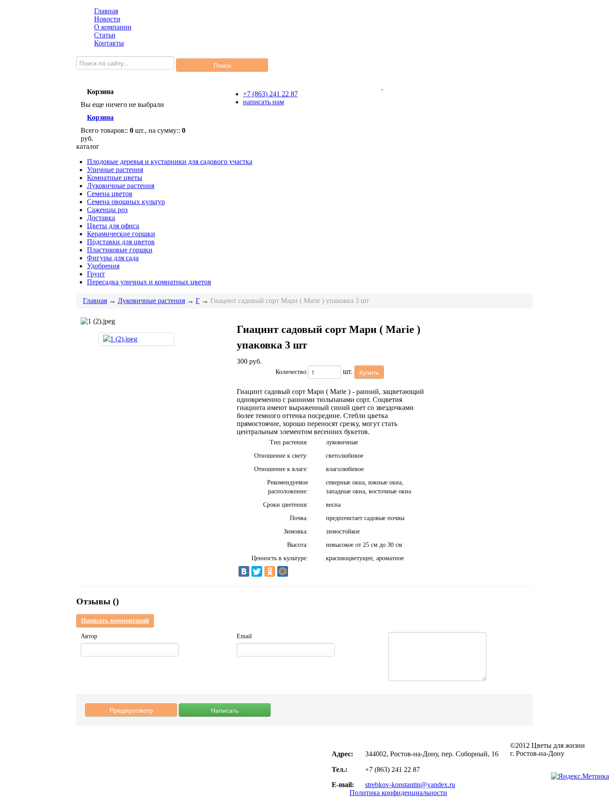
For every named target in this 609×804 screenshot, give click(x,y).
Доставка (101, 218)
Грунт (96, 274)
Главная (106, 11)
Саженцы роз (107, 209)
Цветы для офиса (113, 226)
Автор (89, 636)
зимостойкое (343, 531)
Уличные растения (115, 169)
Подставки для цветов (121, 242)
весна (333, 504)
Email (244, 636)
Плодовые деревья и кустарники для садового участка (169, 161)
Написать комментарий (115, 620)
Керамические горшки (121, 234)
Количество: (292, 372)
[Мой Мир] (282, 571)
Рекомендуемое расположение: (287, 487)
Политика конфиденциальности (398, 792)
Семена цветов (109, 193)
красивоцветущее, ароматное (365, 558)
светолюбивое (344, 455)
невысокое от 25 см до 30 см (364, 544)
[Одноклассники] (269, 571)
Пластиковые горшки (119, 250)
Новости (107, 19)
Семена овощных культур (126, 201)
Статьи (104, 35)
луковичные (342, 442)
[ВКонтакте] (244, 571)
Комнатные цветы (114, 177)
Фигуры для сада (113, 258)
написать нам (263, 102)
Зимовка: (296, 531)
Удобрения (103, 266)
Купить (369, 372)
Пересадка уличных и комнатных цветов (149, 282)
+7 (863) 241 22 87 (270, 94)
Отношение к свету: (281, 455)
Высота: (297, 544)
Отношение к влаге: (281, 469)
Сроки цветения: (285, 504)
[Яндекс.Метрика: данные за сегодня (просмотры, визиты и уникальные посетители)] (580, 776)
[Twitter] (256, 571)
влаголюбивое (345, 469)
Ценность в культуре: (279, 558)
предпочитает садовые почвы (365, 518)
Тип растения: (289, 442)
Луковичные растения (120, 185)
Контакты (109, 43)
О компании (113, 27)
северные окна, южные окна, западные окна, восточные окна (368, 487)
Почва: (299, 518)
